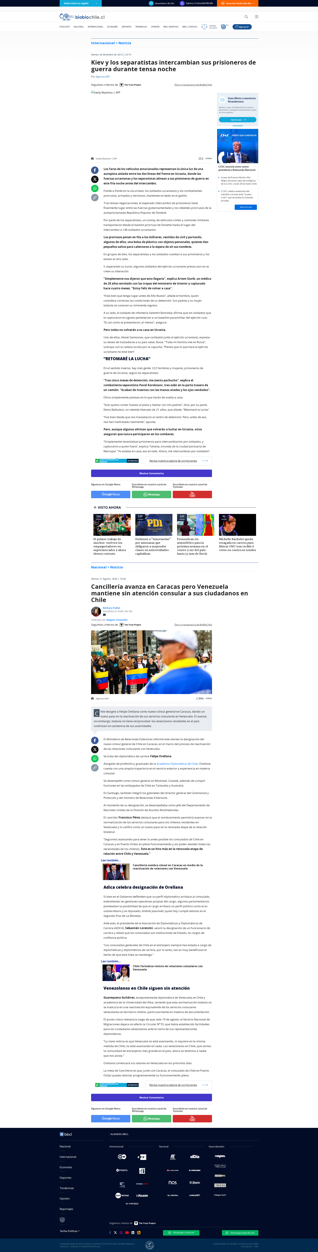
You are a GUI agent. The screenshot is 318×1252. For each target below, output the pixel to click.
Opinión (155, 26)
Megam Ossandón (117, 619)
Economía (112, 26)
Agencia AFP (103, 77)
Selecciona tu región (76, 3)
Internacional (95, 26)
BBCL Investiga (171, 26)
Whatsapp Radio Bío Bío (242, 1232)
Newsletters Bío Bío (164, 3)
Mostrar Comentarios (151, 473)
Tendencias (141, 26)
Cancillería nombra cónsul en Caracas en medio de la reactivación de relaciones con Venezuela (168, 867)
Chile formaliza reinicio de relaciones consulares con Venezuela (168, 967)
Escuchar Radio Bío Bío (238, 3)
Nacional (79, 26)
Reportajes (66, 1209)
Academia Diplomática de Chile (177, 764)
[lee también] (117, 872)
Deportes (126, 26)
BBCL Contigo (190, 26)
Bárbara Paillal (111, 607)
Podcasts (65, 26)
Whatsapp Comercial (183, 1232)
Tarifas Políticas (69, 1230)
